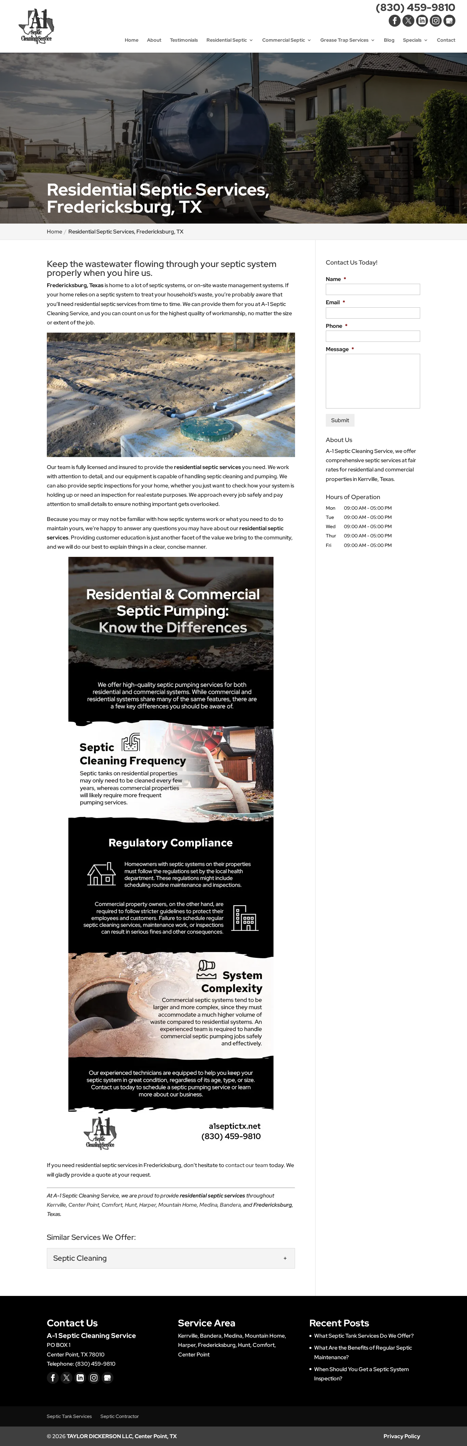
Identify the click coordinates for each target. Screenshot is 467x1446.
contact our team (246, 1165)
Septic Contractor (120, 1416)
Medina (208, 1204)
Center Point (83, 1204)
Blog (389, 40)
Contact (446, 40)
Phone (337, 326)
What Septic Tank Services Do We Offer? (364, 1335)
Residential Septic (226, 40)
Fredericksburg (272, 1204)
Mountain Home (177, 1204)
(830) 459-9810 (415, 8)
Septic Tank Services (69, 1416)
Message (340, 349)
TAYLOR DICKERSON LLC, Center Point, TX (122, 1436)
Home (131, 40)
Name (336, 279)
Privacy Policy (402, 1436)
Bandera (230, 1204)
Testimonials (184, 40)
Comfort (112, 1204)
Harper (147, 1204)
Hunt (131, 1204)
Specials (412, 40)
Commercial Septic (283, 40)
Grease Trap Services (344, 40)
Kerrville (56, 1204)
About (154, 40)
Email (335, 302)
